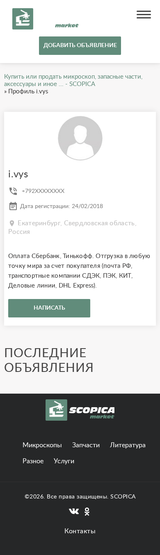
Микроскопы (42, 445)
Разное (33, 461)
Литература (128, 445)
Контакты (80, 531)
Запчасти (86, 445)
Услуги (64, 461)
